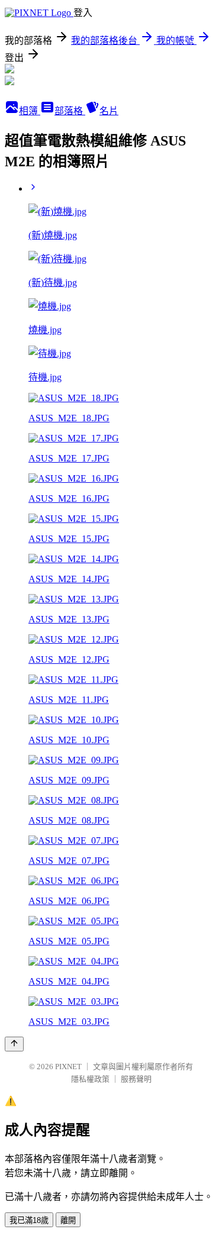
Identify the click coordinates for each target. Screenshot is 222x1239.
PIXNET (68, 1066)
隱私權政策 (90, 1079)
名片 (108, 111)
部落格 (69, 111)
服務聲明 (136, 1079)
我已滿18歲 (29, 1220)
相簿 (29, 111)
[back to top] (14, 1044)
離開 (68, 1220)
